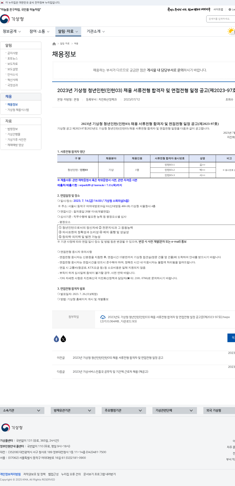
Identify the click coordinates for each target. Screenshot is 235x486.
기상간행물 (13, 134)
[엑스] (63, 338)
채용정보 (12, 104)
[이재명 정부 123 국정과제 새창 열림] (188, 10)
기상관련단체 (164, 410)
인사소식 (12, 74)
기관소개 (93, 31)
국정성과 (12, 85)
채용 (76, 43)
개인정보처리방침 (10, 474)
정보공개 (10, 31)
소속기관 (8, 410)
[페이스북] (56, 338)
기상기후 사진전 (16, 139)
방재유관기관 (62, 410)
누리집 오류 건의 (71, 474)
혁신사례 (12, 79)
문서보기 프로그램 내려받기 (99, 474)
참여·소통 (37, 31)
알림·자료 (66, 31)
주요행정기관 (113, 410)
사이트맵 (218, 9)
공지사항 (12, 53)
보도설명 (12, 69)
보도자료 (12, 63)
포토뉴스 (12, 58)
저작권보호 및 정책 (34, 474)
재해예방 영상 (15, 145)
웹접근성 (53, 474)
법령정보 (12, 129)
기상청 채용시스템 (18, 109)
